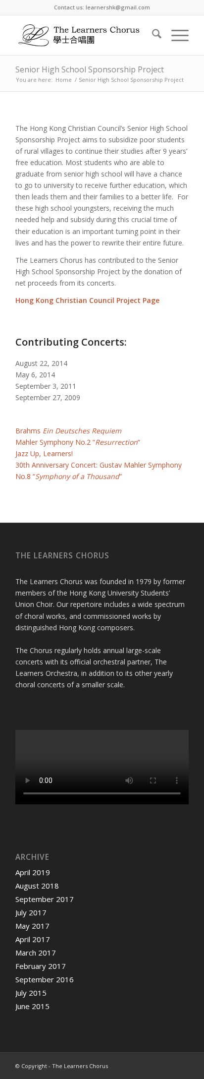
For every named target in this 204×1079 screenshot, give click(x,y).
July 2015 (31, 993)
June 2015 (32, 1006)
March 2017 (35, 953)
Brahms (68, 430)
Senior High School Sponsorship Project (89, 69)
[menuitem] (151, 35)
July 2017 (31, 912)
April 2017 (32, 939)
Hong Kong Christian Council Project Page (87, 300)
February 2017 (40, 966)
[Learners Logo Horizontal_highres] (84, 35)
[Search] (151, 35)
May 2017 (32, 926)
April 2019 (32, 872)
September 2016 (44, 979)
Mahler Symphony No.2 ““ (77, 442)
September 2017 (44, 899)
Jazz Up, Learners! (44, 453)
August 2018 (37, 886)
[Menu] (175, 35)
